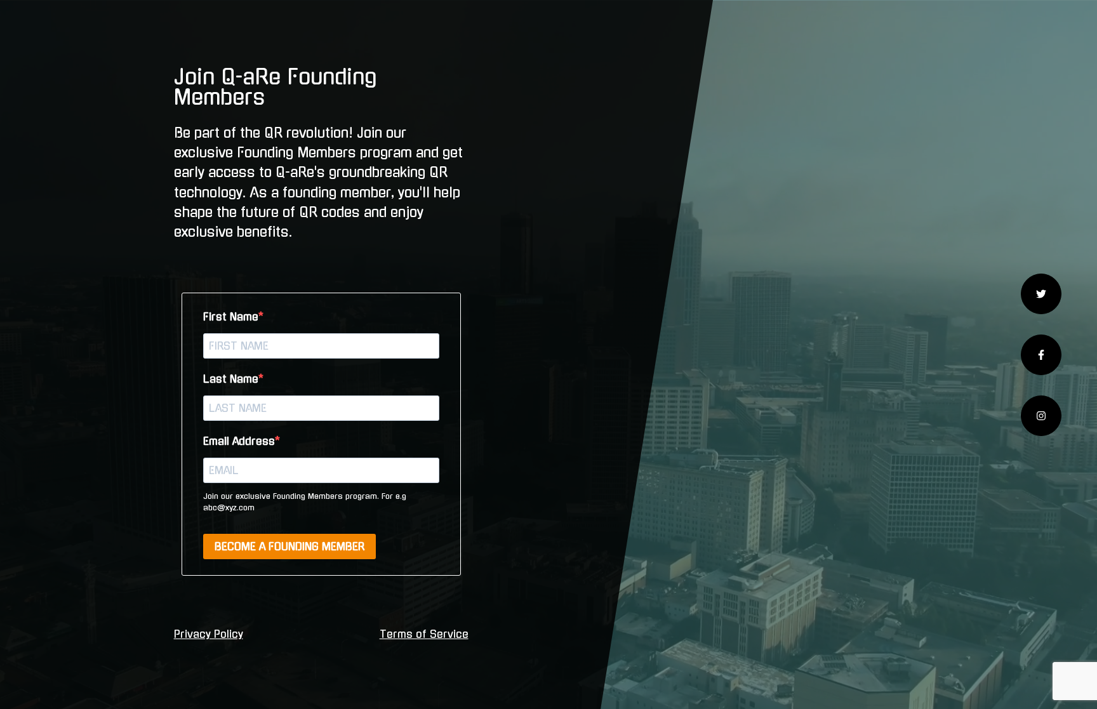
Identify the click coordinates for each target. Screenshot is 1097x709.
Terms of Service (424, 634)
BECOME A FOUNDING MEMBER (289, 546)
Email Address (239, 441)
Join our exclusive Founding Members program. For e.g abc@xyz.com (304, 502)
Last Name (230, 379)
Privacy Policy (208, 634)
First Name (230, 317)
